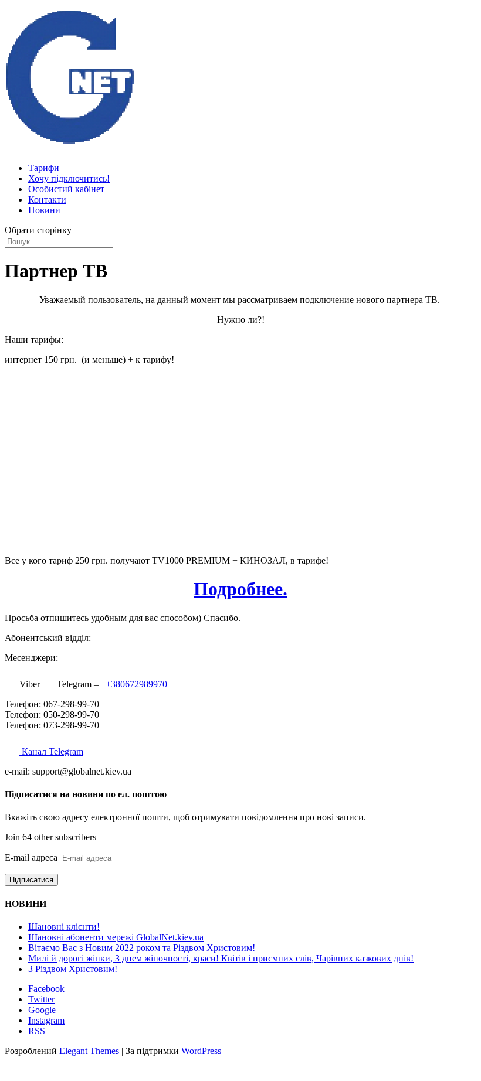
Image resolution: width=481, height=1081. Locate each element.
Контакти (47, 199)
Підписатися (31, 879)
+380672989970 (135, 684)
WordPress (201, 1051)
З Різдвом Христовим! (72, 969)
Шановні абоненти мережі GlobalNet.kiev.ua (116, 937)
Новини (44, 210)
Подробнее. (240, 588)
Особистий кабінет (66, 189)
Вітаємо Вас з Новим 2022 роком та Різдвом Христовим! (141, 948)
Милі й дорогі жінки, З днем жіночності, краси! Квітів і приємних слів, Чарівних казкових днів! (221, 958)
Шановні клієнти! (64, 927)
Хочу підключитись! (69, 178)
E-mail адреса (32, 857)
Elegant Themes (89, 1051)
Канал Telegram (51, 751)
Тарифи (43, 168)
